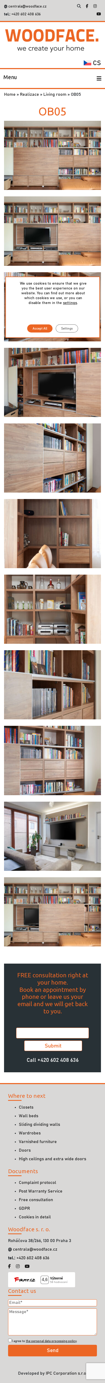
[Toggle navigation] (99, 79)
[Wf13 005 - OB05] (52, 382)
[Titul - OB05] (52, 911)
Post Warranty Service (40, 1191)
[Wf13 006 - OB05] (52, 458)
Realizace (29, 94)
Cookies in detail (35, 1217)
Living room (54, 94)
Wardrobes (30, 1133)
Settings (67, 328)
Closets (26, 1107)
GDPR (24, 1208)
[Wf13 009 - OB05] (52, 684)
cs (96, 63)
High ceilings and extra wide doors (52, 1159)
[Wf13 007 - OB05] (52, 533)
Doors (25, 1150)
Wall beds (28, 1116)
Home (10, 94)
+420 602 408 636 (25, 14)
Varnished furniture (38, 1142)
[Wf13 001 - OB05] (52, 155)
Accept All (40, 328)
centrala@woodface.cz (27, 6)
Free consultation (36, 1200)
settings (70, 303)
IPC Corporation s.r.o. (66, 1373)
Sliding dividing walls (39, 1124)
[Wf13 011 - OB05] (52, 760)
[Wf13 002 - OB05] (52, 231)
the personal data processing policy (51, 1341)
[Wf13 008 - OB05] (52, 609)
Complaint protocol (37, 1182)
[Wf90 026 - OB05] (52, 836)
